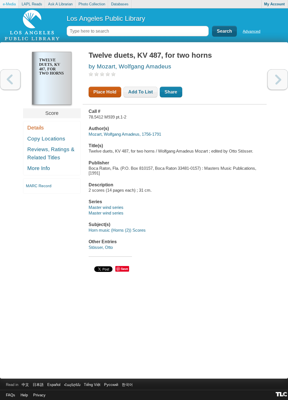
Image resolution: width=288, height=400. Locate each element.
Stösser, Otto (101, 247)
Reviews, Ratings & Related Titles (51, 153)
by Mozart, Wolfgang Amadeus (130, 66)
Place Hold (104, 92)
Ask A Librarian (60, 4)
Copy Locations (46, 139)
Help (24, 395)
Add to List (140, 92)
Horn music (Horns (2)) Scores (117, 230)
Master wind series (106, 207)
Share (171, 92)
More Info (38, 168)
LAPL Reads (32, 4)
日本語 (38, 385)
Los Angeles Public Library (106, 18)
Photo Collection (91, 4)
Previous (10, 79)
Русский (111, 385)
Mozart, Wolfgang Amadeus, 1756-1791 (125, 134)
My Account (274, 4)
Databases (120, 4)
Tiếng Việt (92, 385)
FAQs (10, 395)
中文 (25, 385)
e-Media (9, 4)
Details (35, 128)
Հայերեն (72, 385)
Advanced (251, 31)
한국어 (127, 385)
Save (124, 269)
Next (277, 79)
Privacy (39, 395)
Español (53, 385)
